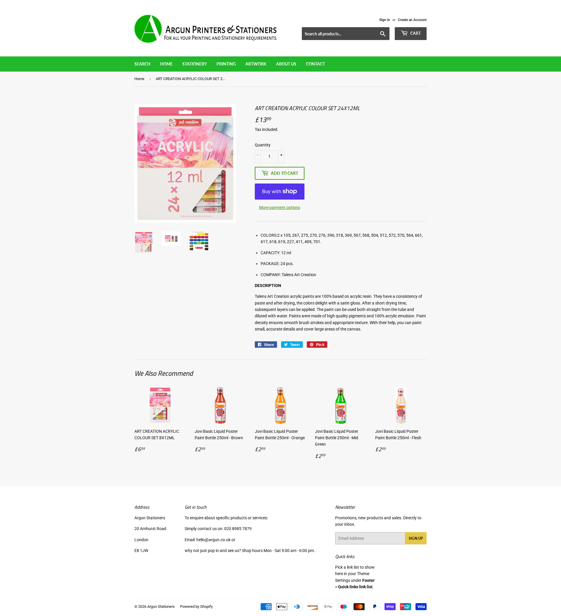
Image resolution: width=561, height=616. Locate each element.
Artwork (255, 63)
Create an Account (412, 20)
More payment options (279, 207)
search (142, 63)
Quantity (263, 145)
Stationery (194, 63)
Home (166, 63)
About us (286, 63)
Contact (315, 63)
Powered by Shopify (196, 606)
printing (226, 63)
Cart (415, 33)
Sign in (384, 20)
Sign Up (416, 538)
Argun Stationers (161, 606)
